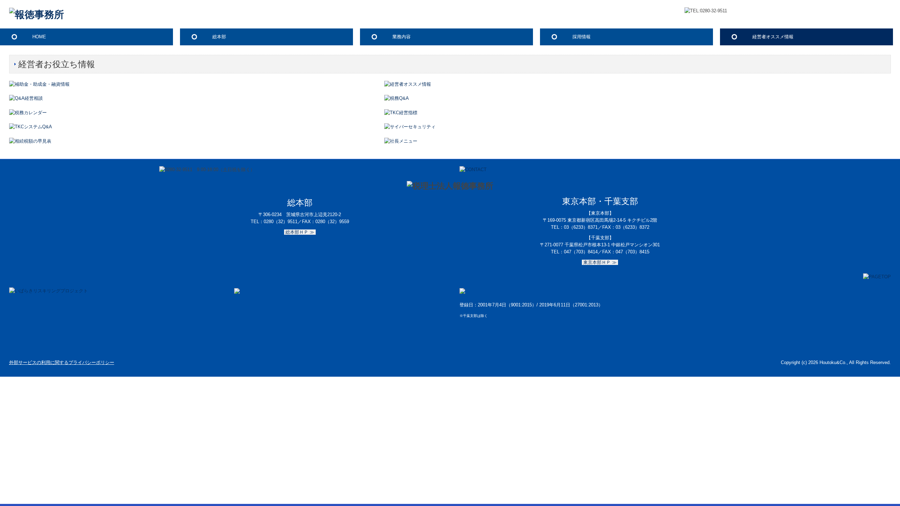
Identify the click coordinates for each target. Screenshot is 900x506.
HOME (39, 36)
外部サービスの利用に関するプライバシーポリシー (61, 362)
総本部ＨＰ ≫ (300, 232)
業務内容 (401, 36)
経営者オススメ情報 (772, 36)
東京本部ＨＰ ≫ (600, 262)
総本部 (219, 36)
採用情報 (581, 36)
